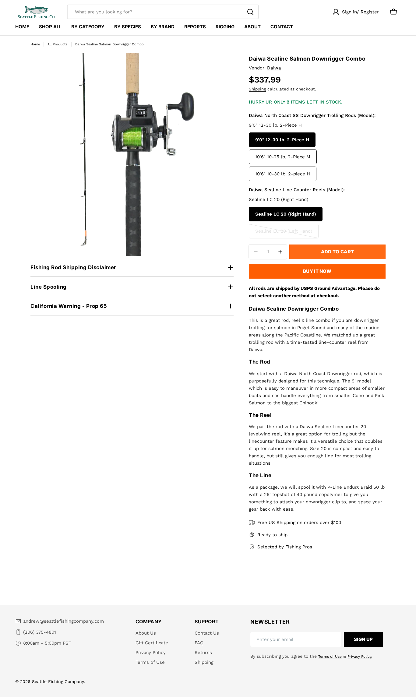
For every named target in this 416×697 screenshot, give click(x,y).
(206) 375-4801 (39, 632)
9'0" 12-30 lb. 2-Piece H (282, 140)
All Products (58, 44)
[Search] (250, 12)
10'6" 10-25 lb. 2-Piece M (282, 157)
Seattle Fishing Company (58, 681)
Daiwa (274, 68)
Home (35, 44)
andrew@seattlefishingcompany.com (63, 621)
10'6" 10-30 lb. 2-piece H (282, 174)
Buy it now (317, 271)
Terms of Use (330, 656)
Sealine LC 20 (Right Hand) (285, 214)
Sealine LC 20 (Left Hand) (283, 233)
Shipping (257, 88)
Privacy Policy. (359, 656)
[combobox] (163, 12)
